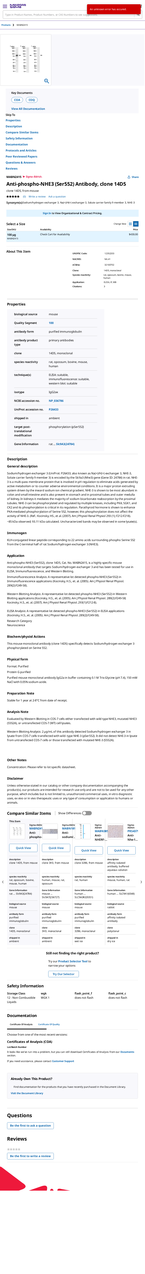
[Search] (138, 14)
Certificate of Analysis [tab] (21, 1024)
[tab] (9, 25)
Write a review (37, 196)
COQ (32, 100)
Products (6, 24)
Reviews (12, 168)
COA (17, 100)
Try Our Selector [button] (63, 974)
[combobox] (72, 15)
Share (135, 177)
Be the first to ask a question (30, 1125)
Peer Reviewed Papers (21, 156)
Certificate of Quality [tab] (49, 1024)
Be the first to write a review (32, 1157)
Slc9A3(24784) (65, 444)
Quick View (23, 848)
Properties (13, 120)
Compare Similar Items (22, 132)
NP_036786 (56, 401)
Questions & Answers (21, 162)
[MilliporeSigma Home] (18, 6)
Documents (127, 1052)
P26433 (53, 409)
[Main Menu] (5, 6)
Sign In (47, 213)
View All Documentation (28, 109)
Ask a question (57, 196)
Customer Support (63, 1061)
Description (14, 126)
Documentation (17, 144)
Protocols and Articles (21, 150)
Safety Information (19, 138)
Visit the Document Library (27, 1093)
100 (51, 323)
